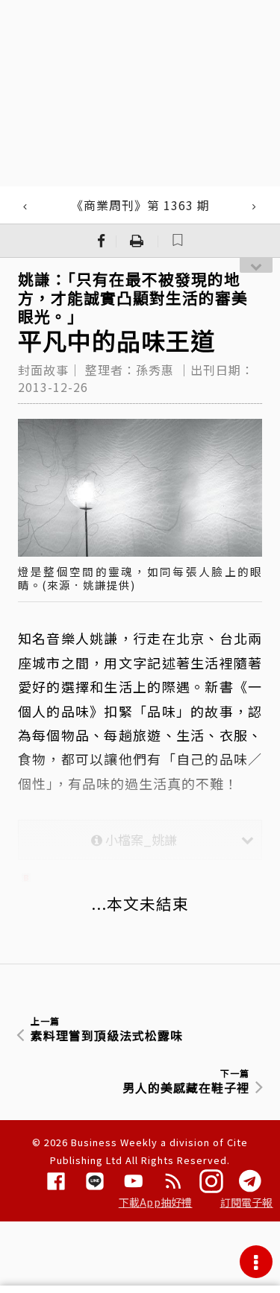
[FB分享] (101, 240)
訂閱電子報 (246, 1202)
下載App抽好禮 (156, 1202)
